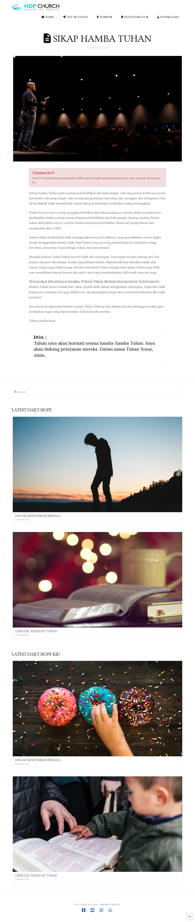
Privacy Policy (110, 904)
